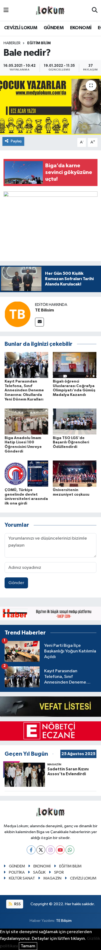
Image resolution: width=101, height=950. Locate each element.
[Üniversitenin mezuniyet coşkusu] (74, 473)
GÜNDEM (54, 27)
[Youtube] (60, 849)
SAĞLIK (39, 872)
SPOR (59, 872)
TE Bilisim (44, 310)
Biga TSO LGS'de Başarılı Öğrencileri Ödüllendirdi (71, 442)
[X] (40, 849)
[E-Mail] (39, 322)
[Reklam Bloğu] (50, 613)
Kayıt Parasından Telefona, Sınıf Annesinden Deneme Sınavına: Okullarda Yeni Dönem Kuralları (24, 390)
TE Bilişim (64, 921)
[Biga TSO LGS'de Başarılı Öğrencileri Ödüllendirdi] (74, 421)
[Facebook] (31, 849)
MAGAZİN (52, 878)
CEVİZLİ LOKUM (20, 27)
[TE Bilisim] (17, 314)
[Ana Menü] (6, 10)
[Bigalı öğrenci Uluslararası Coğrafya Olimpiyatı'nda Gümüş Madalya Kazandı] (74, 365)
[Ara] (94, 10)
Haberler (12, 43)
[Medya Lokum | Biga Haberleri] (50, 10)
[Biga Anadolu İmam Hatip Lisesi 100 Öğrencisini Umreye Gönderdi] (26, 421)
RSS (17, 904)
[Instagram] (50, 849)
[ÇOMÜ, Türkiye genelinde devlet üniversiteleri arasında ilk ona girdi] (26, 473)
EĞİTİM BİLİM (39, 43)
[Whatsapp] (69, 849)
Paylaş (16, 141)
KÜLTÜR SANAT (22, 878)
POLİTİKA (17, 872)
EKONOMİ (81, 27)
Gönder (16, 583)
